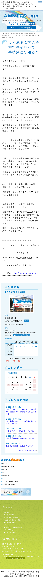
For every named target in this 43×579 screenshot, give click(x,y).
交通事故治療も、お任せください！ (20, 446)
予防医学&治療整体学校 (13, 527)
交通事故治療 (10, 522)
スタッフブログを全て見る (27, 450)
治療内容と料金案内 (12, 517)
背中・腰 (5, 475)
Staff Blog (9, 530)
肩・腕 (5, 469)
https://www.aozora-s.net (24, 273)
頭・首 (5, 464)
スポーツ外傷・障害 (10, 481)
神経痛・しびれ (8, 466)
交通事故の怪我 (8, 484)
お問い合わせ (10, 532)
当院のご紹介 (10, 515)
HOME (7, 512)
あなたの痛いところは (13, 520)
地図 (26, 321)
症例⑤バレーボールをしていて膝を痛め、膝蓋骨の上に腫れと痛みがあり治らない (21, 411)
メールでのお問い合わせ (22, 28)
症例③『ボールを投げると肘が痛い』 (21, 431)
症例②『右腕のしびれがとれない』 (20, 438)
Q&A (7, 525)
